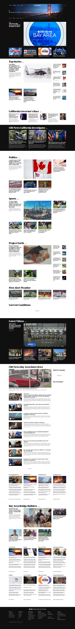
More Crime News (41, 571)
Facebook (20, 614)
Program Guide (30, 614)
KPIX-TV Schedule (59, 370)
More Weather (37, 310)
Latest (10, 5)
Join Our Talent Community (61, 615)
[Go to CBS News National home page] (37, 5)
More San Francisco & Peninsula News (15, 499)
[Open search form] (65, 5)
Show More (29, 468)
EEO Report (40, 618)
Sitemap (29, 619)
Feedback (58, 618)
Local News (14, 5)
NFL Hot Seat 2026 (12, 615)
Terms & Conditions (31, 618)
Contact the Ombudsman (61, 619)
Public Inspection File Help (42, 615)
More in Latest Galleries (27, 599)
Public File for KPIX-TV (41, 613)
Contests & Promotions (31, 615)
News (10, 18)
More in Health (26, 571)
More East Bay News (27, 499)
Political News (11, 613)
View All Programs (59, 375)
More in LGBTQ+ (11, 599)
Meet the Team (30, 613)
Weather (13, 18)
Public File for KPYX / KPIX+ (42, 614)
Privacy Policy (50, 613)
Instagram (20, 615)
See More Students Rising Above (58, 599)
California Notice (50, 614)
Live (18, 5)
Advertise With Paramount (61, 614)
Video (21, 18)
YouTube (20, 613)
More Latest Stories (12, 571)
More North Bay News (56, 499)
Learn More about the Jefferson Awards (44, 599)
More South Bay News (41, 499)
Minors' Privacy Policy (51, 618)
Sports (18, 18)
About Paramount (60, 613)
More (23, 62)
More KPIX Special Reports (57, 571)
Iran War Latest (11, 614)
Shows (22, 5)
